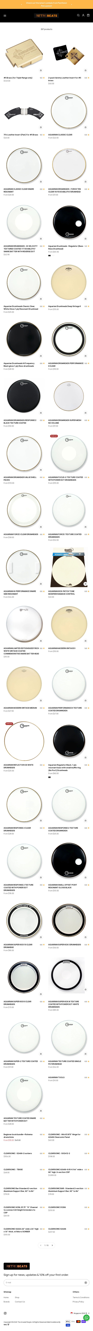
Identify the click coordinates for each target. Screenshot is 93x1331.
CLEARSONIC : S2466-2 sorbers (18, 1153)
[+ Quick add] (41, 70)
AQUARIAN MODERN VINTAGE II (61, 648)
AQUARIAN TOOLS (56, 1077)
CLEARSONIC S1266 (57, 1207)
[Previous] (21, 4)
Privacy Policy (78, 1302)
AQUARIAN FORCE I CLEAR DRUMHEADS (21, 534)
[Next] (71, 4)
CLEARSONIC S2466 (57, 1229)
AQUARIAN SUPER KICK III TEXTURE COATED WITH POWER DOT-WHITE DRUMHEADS (63, 1004)
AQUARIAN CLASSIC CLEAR (60, 135)
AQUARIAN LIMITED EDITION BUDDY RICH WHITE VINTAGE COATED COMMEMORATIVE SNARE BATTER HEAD (21, 651)
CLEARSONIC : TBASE (13, 1169)
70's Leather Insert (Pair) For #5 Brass (21, 135)
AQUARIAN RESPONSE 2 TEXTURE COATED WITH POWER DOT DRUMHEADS (18, 888)
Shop (17, 1297)
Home (6, 1297)
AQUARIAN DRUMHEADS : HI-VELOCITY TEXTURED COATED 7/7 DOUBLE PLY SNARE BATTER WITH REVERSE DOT (20, 249)
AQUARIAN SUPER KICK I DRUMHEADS (64, 944)
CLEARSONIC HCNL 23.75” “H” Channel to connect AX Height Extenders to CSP (21, 1210)
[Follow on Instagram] (5, 1313)
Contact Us (20, 1302)
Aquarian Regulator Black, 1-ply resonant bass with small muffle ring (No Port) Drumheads (64, 768)
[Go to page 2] (52, 1245)
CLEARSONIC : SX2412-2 (59, 1153)
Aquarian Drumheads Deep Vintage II (64, 306)
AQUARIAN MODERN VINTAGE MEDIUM (20, 708)
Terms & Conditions (81, 1297)
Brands (7, 1302)
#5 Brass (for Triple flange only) (18, 78)
